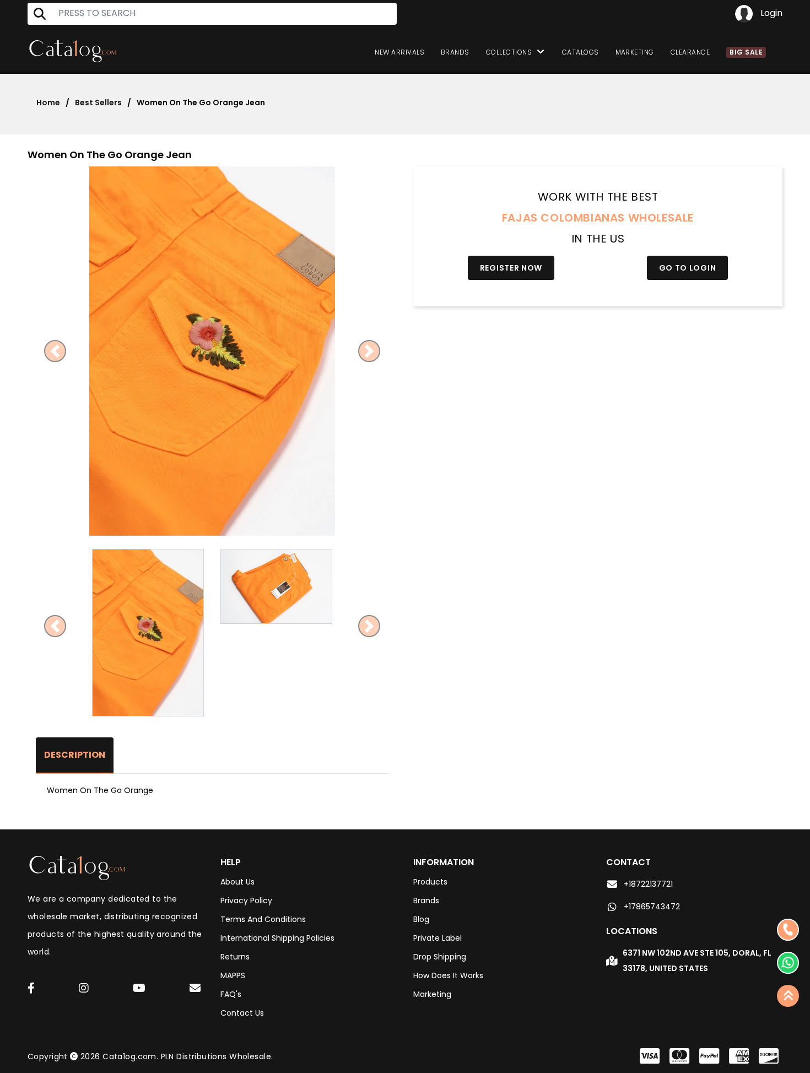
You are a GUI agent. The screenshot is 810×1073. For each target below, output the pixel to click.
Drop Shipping (439, 956)
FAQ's (230, 994)
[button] (55, 351)
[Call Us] (788, 929)
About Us (237, 881)
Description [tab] (74, 754)
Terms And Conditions (263, 919)
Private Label (437, 937)
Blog (421, 919)
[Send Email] (197, 990)
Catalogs (580, 52)
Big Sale (746, 52)
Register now (511, 267)
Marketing (634, 52)
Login (770, 13)
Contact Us (242, 1012)
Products (430, 881)
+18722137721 (648, 883)
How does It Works (448, 975)
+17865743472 (652, 906)
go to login (687, 267)
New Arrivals (399, 52)
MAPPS (232, 975)
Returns (235, 956)
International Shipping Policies (277, 937)
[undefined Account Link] (31, 989)
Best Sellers (98, 102)
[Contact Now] (788, 962)
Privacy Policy (246, 900)
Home (48, 102)
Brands (455, 52)
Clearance (690, 52)
